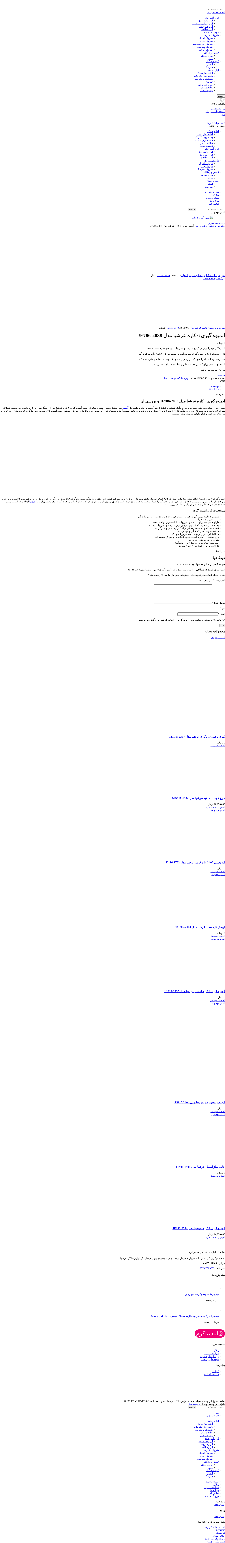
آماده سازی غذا (205, 73)
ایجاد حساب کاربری (215, 1527)
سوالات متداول (211, 1353)
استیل (210, 64)
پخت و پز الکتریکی (203, 76)
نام (222, 608)
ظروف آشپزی (211, 35)
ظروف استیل (206, 38)
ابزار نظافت (207, 29)
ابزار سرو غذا (206, 26)
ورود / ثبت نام (212, 1496)
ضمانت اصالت (211, 1374)
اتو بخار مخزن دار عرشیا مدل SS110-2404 (199, 1102)
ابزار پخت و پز (206, 20)
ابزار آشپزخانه (212, 17)
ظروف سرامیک (205, 47)
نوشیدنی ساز (206, 90)
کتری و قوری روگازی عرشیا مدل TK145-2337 (197, 736)
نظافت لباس (206, 87)
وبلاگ (216, 1350)
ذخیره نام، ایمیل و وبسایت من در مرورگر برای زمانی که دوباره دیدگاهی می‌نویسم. (180, 619)
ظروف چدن (206, 41)
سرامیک (208, 67)
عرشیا (32, 501)
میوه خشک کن (205, 84)
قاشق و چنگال (211, 52)
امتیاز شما (219, 580)
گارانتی (215, 1371)
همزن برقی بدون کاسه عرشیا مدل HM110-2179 (195, 328)
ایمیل (221, 614)
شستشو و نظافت (204, 79)
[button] (215, 807)
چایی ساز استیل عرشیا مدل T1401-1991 (200, 1166)
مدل (210, 58)
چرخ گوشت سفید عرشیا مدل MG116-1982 (198, 798)
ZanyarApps (195, 1404)
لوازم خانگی (213, 70)
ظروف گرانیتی (205, 49)
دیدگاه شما (218, 603)
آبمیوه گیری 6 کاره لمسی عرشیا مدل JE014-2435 (194, 991)
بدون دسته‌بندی (211, 32)
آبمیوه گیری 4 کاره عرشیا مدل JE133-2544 (198, 1228)
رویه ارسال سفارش (209, 1356)
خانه (222, 226)
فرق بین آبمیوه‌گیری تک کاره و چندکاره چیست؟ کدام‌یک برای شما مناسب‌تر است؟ (185, 1316)
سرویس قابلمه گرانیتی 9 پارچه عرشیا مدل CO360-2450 (191, 275)
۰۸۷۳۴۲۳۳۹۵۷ (206, 1268)
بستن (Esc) (219, 1504)
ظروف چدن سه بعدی (202, 44)
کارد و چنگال (212, 61)
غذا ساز (209, 81)
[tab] (109, 386)
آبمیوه (125, 408)
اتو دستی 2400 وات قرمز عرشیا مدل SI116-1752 (195, 862)
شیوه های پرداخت (210, 1359)
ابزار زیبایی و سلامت (202, 23)
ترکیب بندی (207, 55)
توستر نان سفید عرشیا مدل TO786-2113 (200, 927)
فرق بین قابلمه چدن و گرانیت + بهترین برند (201, 1294)
